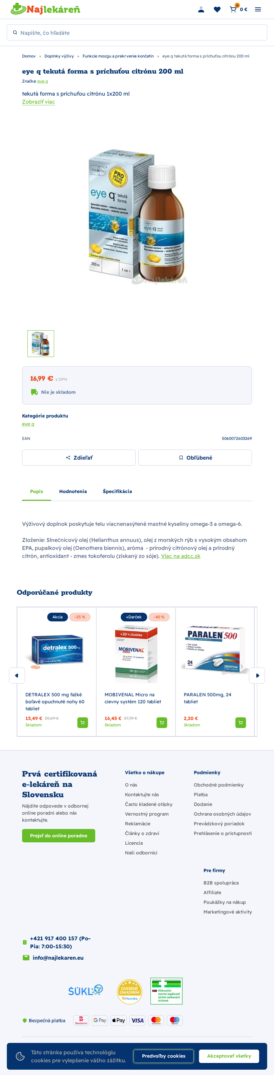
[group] (56, 671)
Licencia (134, 843)
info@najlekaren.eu (58, 957)
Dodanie (203, 804)
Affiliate (212, 892)
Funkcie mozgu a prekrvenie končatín (119, 55)
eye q (42, 81)
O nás (131, 785)
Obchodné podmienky (219, 785)
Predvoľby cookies (163, 1056)
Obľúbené (199, 457)
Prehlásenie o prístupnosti (223, 833)
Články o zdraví (142, 833)
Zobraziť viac (38, 101)
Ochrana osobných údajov (222, 814)
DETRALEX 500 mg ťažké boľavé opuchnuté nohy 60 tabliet (55, 702)
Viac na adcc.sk (180, 556)
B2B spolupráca (221, 883)
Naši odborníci (141, 853)
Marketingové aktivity (227, 912)
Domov (29, 55)
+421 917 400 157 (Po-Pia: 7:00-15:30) (60, 942)
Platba (201, 795)
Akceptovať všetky (229, 1056)
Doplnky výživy (59, 55)
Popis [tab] (36, 491)
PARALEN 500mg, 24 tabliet (208, 698)
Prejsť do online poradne (58, 836)
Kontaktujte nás (142, 795)
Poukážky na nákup (224, 902)
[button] (82, 722)
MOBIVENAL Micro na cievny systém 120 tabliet (133, 698)
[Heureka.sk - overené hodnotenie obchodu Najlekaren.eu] (129, 991)
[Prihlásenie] (201, 9)
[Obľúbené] (217, 9)
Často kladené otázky (148, 804)
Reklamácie (137, 824)
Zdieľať (83, 457)
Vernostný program (147, 814)
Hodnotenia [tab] (73, 491)
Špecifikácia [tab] (117, 491)
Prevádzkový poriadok (219, 824)
